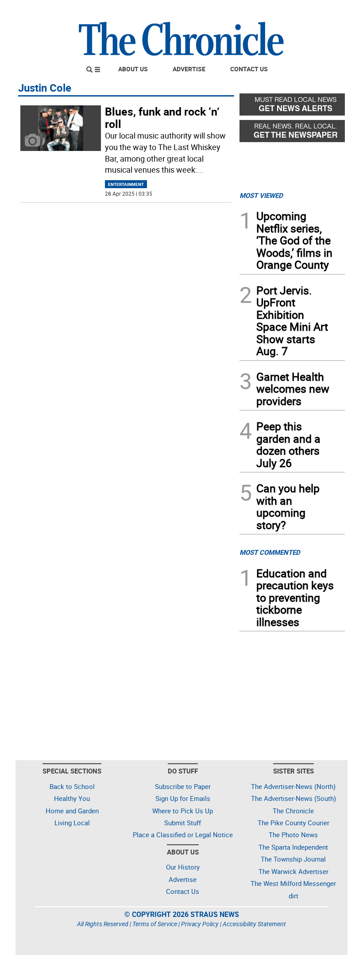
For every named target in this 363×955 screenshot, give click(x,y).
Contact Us (249, 69)
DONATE (323, 10)
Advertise (189, 69)
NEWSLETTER (273, 10)
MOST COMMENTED (269, 552)
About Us (133, 69)
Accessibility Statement (254, 924)
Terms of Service (154, 924)
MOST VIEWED (261, 195)
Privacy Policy (200, 924)
